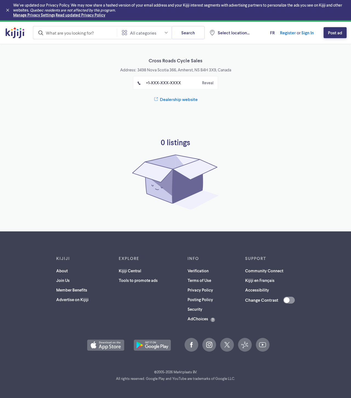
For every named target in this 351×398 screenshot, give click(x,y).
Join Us (63, 280)
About (62, 270)
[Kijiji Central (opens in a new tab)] (245, 345)
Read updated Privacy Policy (80, 15)
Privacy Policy (200, 289)
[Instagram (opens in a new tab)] (209, 345)
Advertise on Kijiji (72, 299)
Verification (198, 270)
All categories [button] (143, 32)
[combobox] (75, 32)
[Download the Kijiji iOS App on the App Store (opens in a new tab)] (105, 345)
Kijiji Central (130, 270)
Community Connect (264, 270)
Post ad (335, 32)
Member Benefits (71, 289)
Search (188, 32)
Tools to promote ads (138, 280)
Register (288, 32)
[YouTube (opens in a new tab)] (263, 345)
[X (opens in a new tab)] (227, 345)
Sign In (307, 32)
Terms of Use (199, 280)
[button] (105, 345)
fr (272, 32)
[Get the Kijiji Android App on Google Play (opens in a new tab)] (152, 345)
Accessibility (257, 289)
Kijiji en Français (259, 280)
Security (195, 309)
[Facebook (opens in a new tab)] (191, 345)
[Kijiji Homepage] (15, 32)
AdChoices (198, 318)
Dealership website (179, 99)
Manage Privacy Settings (34, 15)
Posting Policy (200, 299)
